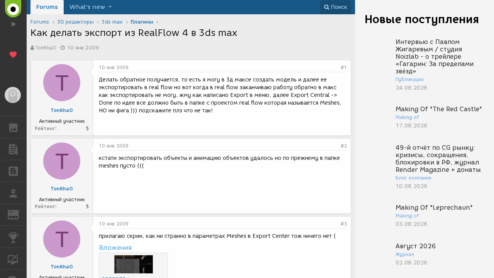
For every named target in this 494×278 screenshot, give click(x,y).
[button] (110, 7)
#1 (344, 67)
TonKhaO (46, 48)
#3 (344, 224)
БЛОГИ (13, 171)
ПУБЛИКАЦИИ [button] (13, 149)
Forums (47, 6)
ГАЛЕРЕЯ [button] (13, 127)
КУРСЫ (13, 259)
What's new (87, 6)
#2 (344, 146)
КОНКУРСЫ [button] (13, 236)
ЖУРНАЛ (18, 214)
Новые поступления (422, 19)
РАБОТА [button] (13, 192)
